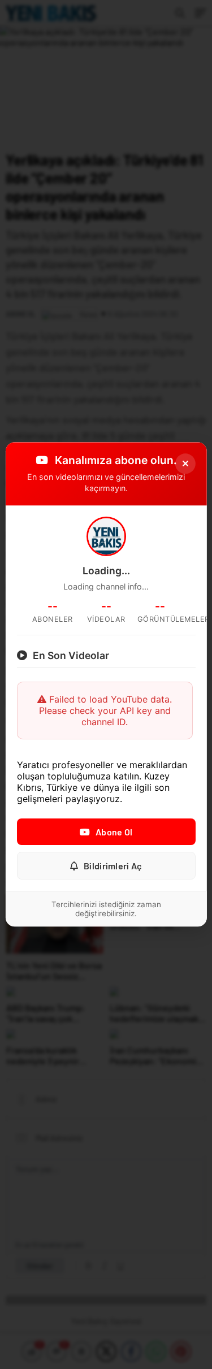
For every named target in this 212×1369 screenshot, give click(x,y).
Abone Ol (114, 832)
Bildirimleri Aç (113, 866)
